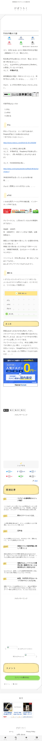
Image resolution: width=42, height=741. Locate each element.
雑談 (7, 410)
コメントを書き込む (22, 677)
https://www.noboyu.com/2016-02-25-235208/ (19, 143)
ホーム (11, 731)
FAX (24, 410)
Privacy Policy (30, 731)
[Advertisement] (21, 437)
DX (12, 410)
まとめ (11, 314)
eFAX (8, 304)
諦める (9, 308)
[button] (32, 43)
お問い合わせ (21, 734)
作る (8, 300)
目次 (19, 293)
